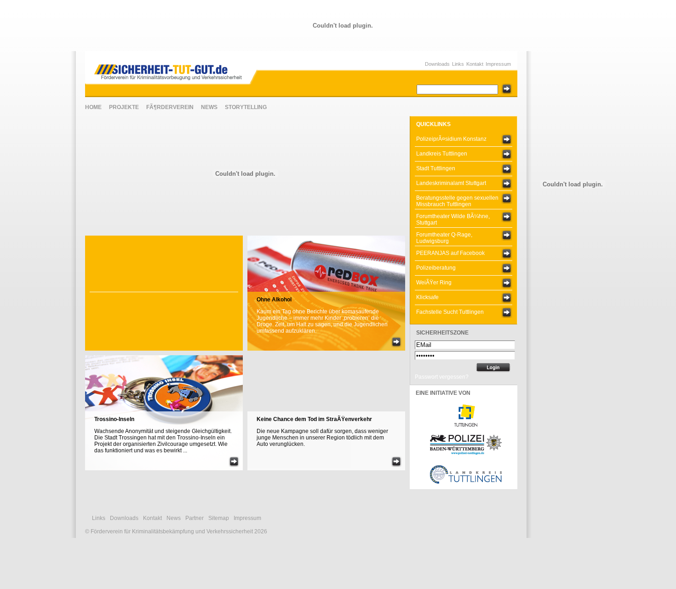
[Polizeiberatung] (506, 268)
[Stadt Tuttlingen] (506, 168)
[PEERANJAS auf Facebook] (506, 253)
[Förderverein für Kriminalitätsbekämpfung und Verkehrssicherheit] (173, 68)
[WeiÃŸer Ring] (506, 283)
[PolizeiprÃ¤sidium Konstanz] (506, 139)
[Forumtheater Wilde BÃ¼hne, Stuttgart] (506, 216)
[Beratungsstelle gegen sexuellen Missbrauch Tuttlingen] (506, 198)
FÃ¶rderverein (170, 107)
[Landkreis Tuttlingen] (506, 154)
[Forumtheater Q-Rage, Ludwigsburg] (506, 235)
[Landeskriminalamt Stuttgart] (506, 183)
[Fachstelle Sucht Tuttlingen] (506, 312)
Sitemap (218, 518)
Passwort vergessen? (442, 377)
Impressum (498, 64)
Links (458, 64)
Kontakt (474, 64)
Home (93, 107)
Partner (194, 518)
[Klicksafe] (506, 297)
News (209, 107)
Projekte (124, 107)
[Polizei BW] (466, 455)
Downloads (437, 64)
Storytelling (246, 107)
